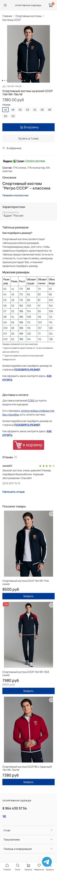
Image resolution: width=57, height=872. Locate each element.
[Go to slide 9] (20, 80)
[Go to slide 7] (15, 80)
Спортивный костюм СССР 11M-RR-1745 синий (25, 582)
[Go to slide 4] (9, 80)
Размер (6, 104)
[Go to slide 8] (18, 80)
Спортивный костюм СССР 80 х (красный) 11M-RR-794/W (27, 768)
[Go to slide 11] (24, 80)
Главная (7, 16)
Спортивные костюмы (29, 16)
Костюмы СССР (11, 20)
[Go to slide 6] (13, 80)
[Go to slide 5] (11, 80)
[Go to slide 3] (6, 80)
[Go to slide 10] (22, 80)
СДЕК (31, 400)
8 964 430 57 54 (14, 808)
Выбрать (28, 596)
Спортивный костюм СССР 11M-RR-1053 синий (25, 673)
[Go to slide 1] (2, 80)
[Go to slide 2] (4, 80)
